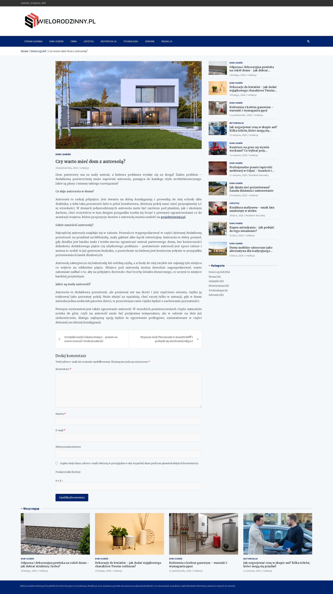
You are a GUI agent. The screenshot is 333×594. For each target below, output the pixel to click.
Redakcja (166, 41)
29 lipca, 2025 (236, 215)
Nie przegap (31, 509)
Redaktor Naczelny (259, 175)
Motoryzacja (109, 41)
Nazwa (61, 414)
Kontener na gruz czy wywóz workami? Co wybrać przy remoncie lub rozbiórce (249, 151)
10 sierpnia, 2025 (238, 195)
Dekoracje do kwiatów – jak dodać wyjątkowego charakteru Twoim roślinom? (253, 90)
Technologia (130, 41)
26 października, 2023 (67, 168)
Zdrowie (150, 41)
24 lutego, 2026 (237, 75)
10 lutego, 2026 (237, 95)
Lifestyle (89, 41)
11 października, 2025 (240, 115)
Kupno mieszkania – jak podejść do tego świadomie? (251, 229)
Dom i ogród (56, 41)
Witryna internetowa (68, 447)
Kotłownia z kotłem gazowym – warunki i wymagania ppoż (251, 109)
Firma (74, 41)
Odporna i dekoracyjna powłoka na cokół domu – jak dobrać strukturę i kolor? (251, 70)
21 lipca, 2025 (236, 235)
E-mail (60, 430)
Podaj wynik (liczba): (68, 472)
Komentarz (63, 369)
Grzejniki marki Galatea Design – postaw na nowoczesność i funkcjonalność (90, 339)
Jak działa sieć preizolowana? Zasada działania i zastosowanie (251, 189)
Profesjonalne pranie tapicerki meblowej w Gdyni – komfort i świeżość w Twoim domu (250, 171)
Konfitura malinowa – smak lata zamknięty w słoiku (251, 209)
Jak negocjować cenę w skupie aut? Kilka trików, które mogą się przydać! (253, 131)
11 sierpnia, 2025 (238, 155)
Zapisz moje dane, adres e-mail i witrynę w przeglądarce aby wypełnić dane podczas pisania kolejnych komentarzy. (129, 463)
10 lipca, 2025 (236, 255)
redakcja (84, 168)
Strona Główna (33, 41)
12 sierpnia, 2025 (238, 135)
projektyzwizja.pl (173, 217)
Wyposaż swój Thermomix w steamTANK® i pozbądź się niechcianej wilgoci (166, 339)
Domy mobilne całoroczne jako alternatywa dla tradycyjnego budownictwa (250, 251)
